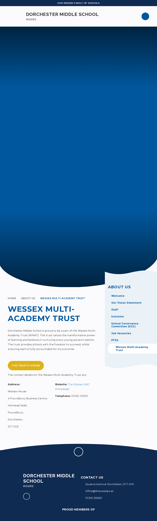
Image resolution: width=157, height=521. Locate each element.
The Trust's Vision (26, 365)
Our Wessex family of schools (78, 3)
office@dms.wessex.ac (99, 491)
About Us (28, 298)
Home (12, 298)
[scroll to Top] (78, 451)
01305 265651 (93, 498)
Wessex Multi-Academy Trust (62, 298)
